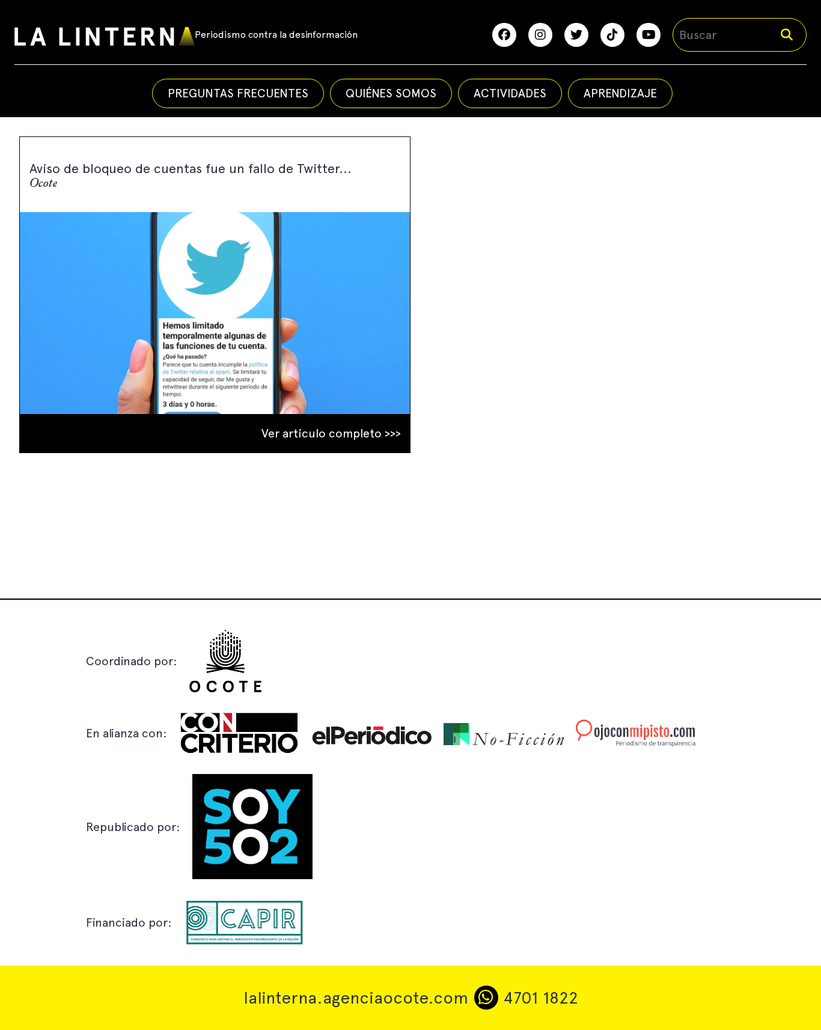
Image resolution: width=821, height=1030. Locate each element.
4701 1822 (538, 997)
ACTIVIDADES (510, 93)
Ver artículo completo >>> (331, 433)
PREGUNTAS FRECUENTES (238, 93)
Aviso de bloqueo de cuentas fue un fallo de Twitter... (190, 168)
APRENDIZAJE (620, 93)
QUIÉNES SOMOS (391, 93)
